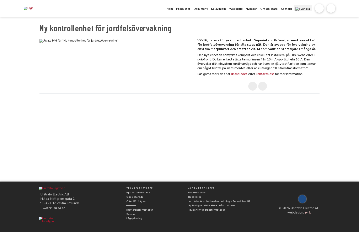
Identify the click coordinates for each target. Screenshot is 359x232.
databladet (239, 74)
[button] (319, 8)
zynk (308, 212)
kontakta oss (265, 74)
